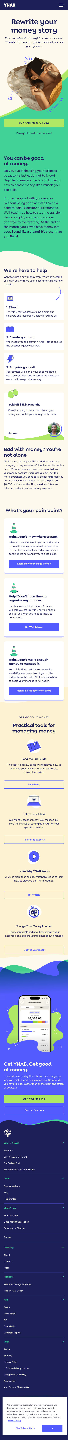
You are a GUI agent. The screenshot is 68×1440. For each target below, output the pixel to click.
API (5, 1320)
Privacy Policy (11, 1362)
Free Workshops (12, 1186)
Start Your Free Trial (34, 1098)
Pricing (7, 1237)
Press (6, 1267)
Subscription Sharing (14, 1228)
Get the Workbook (34, 949)
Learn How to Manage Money (34, 563)
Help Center (10, 1199)
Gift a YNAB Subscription (16, 1222)
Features (8, 1150)
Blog (6, 1192)
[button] (61, 5)
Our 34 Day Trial (12, 1163)
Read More (34, 784)
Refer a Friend (11, 1215)
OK (52, 1428)
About (7, 1255)
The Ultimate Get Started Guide (19, 1169)
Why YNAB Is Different (15, 1157)
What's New (10, 1313)
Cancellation (10, 1326)
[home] (10, 5)
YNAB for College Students (17, 1284)
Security (8, 1355)
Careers (8, 1261)
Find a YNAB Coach (13, 1290)
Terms (7, 1349)
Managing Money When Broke (34, 690)
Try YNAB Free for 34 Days (34, 122)
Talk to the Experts (34, 839)
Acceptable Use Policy (15, 1374)
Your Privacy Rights (25, 1428)
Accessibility (10, 1381)
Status (7, 1307)
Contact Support (12, 1332)
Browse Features (34, 1110)
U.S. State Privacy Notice (16, 1368)
